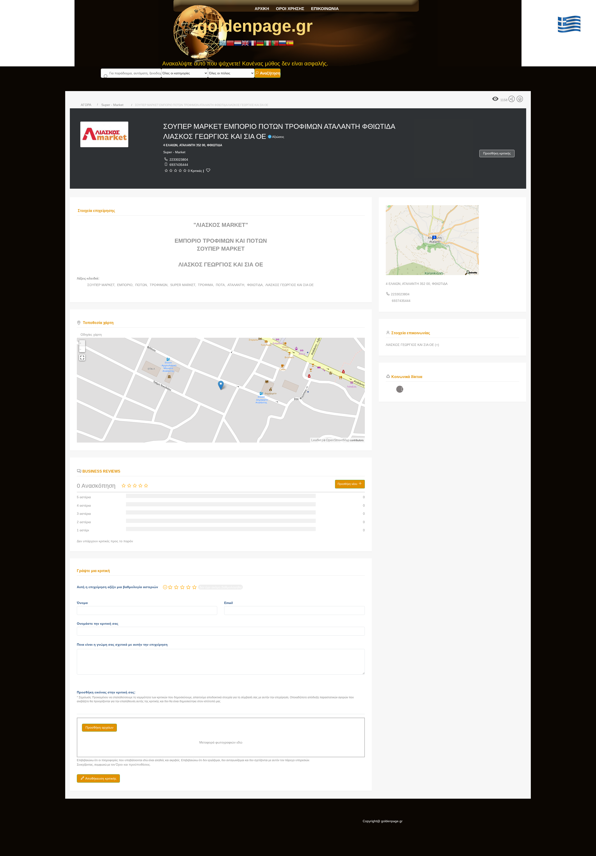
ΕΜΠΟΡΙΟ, (125, 285)
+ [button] (80, 343)
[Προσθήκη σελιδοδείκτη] (208, 170)
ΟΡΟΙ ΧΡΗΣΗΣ (290, 8)
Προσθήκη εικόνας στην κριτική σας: (106, 692)
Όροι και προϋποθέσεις (133, 764)
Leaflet (316, 440)
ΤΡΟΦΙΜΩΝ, (159, 285)
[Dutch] (237, 43)
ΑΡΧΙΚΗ (262, 9)
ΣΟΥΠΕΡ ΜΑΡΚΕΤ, (101, 285)
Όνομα (82, 603)
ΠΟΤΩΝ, (142, 285)
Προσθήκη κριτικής (497, 153)
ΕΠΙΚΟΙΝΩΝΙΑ (325, 8)
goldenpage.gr (255, 26)
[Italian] (267, 43)
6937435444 (178, 165)
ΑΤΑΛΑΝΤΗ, (236, 285)
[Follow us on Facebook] (399, 389)
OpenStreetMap (337, 440)
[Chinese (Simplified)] (230, 43)
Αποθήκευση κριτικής (100, 778)
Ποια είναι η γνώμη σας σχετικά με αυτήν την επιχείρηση (122, 644)
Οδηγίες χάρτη (91, 334)
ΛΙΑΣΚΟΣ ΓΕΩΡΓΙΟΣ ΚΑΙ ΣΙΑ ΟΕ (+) (412, 345)
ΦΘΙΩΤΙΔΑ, (255, 285)
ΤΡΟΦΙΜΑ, (206, 285)
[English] (245, 43)
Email (228, 603)
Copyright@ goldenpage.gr (383, 821)
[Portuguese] (275, 43)
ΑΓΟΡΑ (86, 105)
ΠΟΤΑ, (221, 285)
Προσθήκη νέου (348, 484)
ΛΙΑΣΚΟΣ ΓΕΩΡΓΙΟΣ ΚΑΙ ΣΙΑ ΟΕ (289, 285)
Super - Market (112, 105)
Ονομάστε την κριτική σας (97, 623)
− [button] (80, 349)
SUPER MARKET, (183, 285)
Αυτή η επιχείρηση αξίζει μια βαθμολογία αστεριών (117, 587)
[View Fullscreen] (82, 358)
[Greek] (223, 43)
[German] (260, 43)
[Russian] (282, 43)
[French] (252, 43)
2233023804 (178, 159)
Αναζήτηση (269, 73)
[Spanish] (290, 43)
